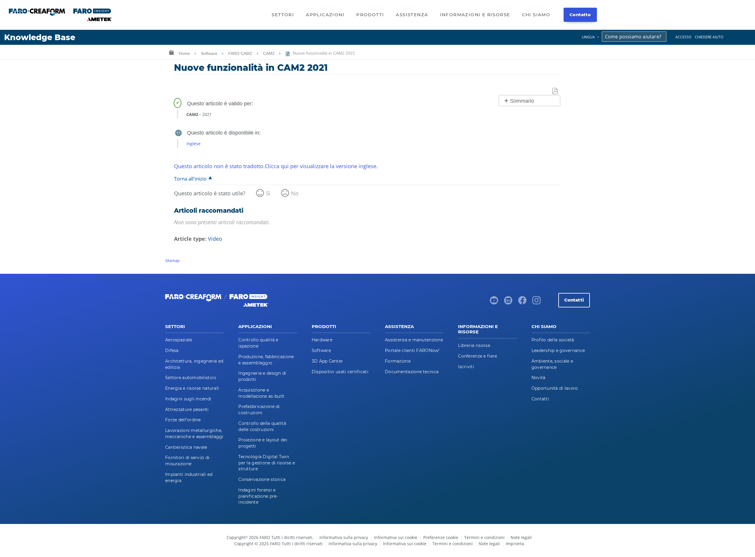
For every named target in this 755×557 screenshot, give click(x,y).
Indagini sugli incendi (188, 399)
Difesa (172, 350)
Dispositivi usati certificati (340, 371)
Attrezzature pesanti (187, 409)
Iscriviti (466, 366)
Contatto (580, 14)
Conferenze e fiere (477, 356)
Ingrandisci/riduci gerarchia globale (171, 52)
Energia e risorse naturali (192, 388)
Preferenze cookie (440, 537)
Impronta (515, 543)
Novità (538, 377)
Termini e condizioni (484, 537)
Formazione (398, 361)
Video (215, 238)
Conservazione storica (261, 479)
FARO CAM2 (240, 53)
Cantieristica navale (186, 447)
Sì (268, 193)
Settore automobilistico (190, 377)
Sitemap (172, 260)
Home (185, 53)
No (294, 193)
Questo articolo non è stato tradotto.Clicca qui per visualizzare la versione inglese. (276, 166)
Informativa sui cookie (395, 537)
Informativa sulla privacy (343, 537)
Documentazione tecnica (412, 371)
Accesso (683, 37)
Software (210, 53)
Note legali (521, 537)
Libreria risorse (474, 345)
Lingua (588, 37)
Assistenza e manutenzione (414, 340)
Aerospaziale (178, 340)
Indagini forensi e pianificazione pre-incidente (258, 496)
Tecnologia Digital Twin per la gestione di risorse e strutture (266, 463)
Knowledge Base (39, 37)
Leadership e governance (558, 350)
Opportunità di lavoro (554, 388)
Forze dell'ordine (183, 419)
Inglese (193, 143)
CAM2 (269, 53)
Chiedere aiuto (709, 37)
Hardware (322, 340)
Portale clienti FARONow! (412, 350)
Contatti (574, 300)
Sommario (522, 101)
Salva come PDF (555, 91)
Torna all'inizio (190, 178)
